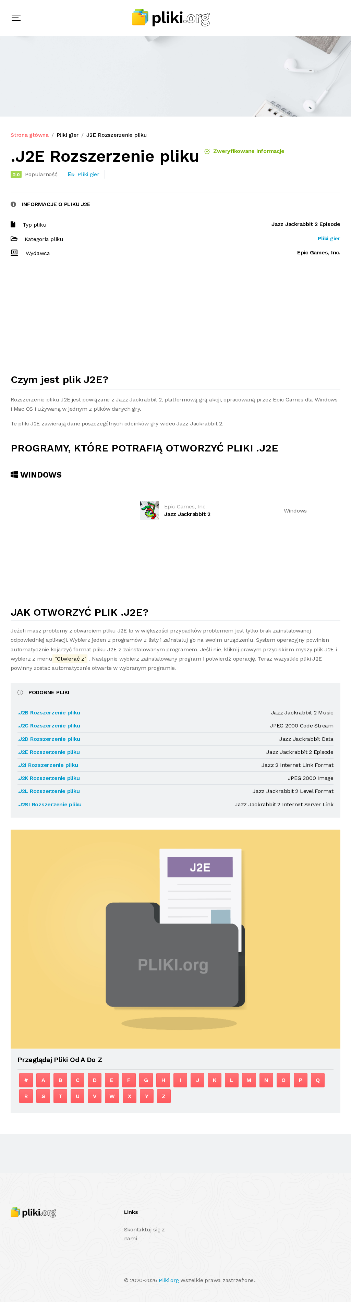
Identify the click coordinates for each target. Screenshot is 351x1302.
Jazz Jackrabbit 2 (187, 514)
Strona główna (30, 135)
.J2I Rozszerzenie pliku (47, 765)
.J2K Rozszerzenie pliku (48, 778)
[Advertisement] (175, 318)
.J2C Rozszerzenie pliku (48, 725)
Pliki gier (68, 135)
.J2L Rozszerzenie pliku (48, 791)
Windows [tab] (40, 475)
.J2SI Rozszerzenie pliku (49, 804)
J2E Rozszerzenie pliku (116, 135)
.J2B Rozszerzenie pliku (48, 712)
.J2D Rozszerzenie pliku (48, 739)
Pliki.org (169, 1280)
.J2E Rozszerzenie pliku (48, 752)
